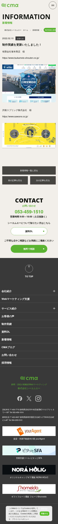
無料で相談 (29, 248)
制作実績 (7, 324)
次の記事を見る (43, 180)
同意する (44, 513)
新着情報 (36, 30)
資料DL (29, 231)
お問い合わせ (9, 355)
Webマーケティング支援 (16, 299)
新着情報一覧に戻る (29, 170)
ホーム (16, 30)
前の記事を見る (15, 180)
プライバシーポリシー (20, 519)
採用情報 (7, 362)
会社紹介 (7, 291)
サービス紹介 (9, 308)
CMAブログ (8, 347)
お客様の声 (8, 316)
